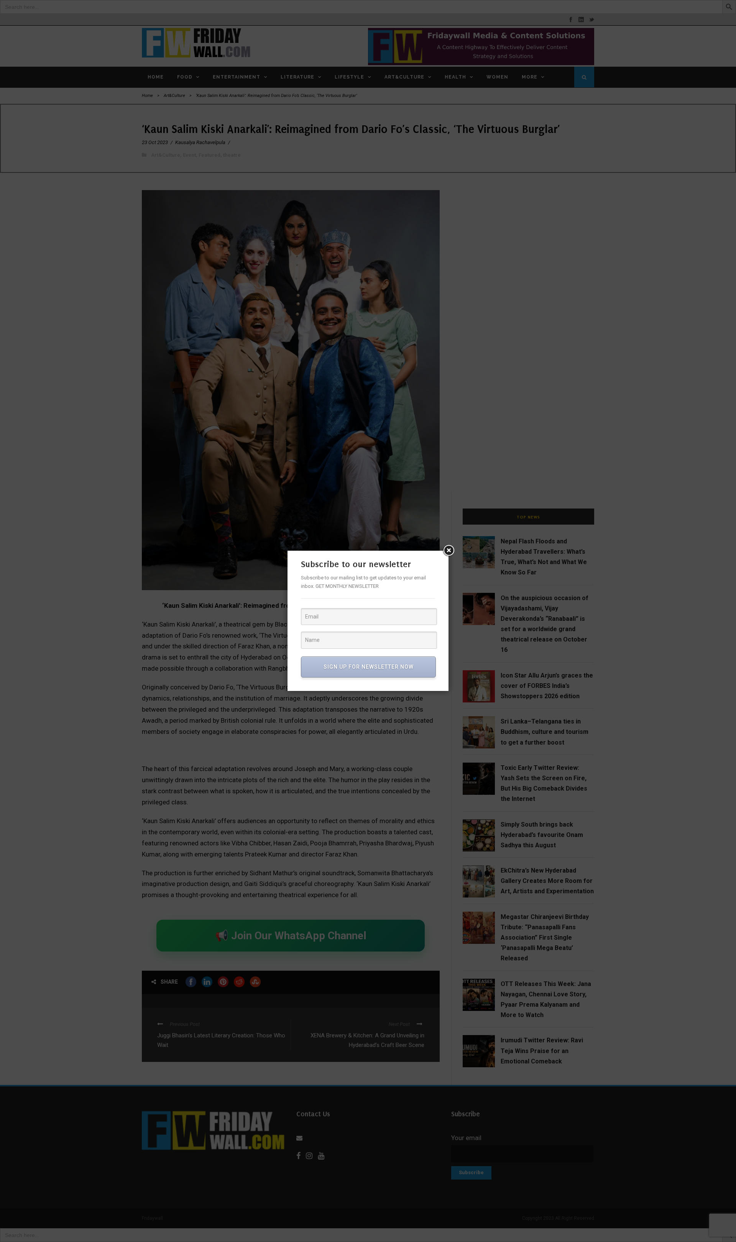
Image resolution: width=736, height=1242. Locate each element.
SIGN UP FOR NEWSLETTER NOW (369, 667)
